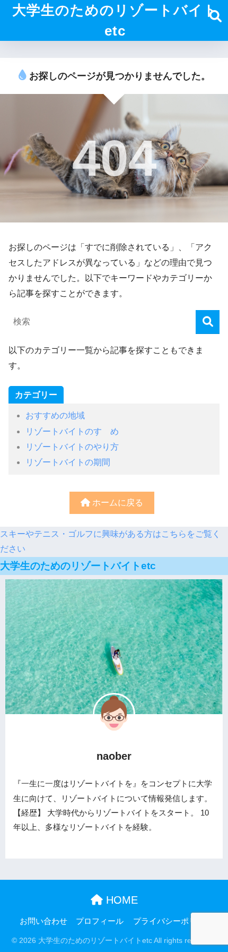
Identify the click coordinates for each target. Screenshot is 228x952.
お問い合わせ (43, 921)
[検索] (208, 322)
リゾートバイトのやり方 (72, 446)
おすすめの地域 (55, 415)
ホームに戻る (116, 502)
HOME (120, 900)
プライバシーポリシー (173, 921)
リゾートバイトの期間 (67, 462)
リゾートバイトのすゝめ (72, 431)
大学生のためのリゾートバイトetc (115, 20)
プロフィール (100, 921)
